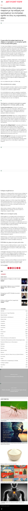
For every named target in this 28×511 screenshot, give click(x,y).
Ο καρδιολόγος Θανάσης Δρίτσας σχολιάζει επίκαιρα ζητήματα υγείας (13, 339)
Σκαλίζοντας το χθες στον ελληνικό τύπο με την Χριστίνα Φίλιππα (12, 354)
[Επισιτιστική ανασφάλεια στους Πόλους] (14, 376)
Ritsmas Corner (3, 319)
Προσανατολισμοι (4, 350)
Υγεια (1, 5)
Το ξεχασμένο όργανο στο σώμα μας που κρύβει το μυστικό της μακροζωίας (12, 503)
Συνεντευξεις (3, 356)
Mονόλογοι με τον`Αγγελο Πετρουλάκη (7, 313)
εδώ (19, 81)
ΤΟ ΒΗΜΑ (5, 265)
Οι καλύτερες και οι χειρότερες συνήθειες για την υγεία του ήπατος (13, 482)
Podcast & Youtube (4, 315)
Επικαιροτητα (3, 331)
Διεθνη (2, 329)
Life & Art (2, 310)
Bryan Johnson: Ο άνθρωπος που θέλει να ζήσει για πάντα (10, 279)
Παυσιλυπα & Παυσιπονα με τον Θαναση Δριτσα (9, 341)
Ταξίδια (2, 358)
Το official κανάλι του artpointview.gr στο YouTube (9, 360)
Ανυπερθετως (3, 321)
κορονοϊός (3, 274)
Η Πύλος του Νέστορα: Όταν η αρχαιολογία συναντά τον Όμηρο (9, 301)
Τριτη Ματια (3, 364)
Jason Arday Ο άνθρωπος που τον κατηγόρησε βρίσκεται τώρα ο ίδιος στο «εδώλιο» (10, 287)
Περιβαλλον (3, 344)
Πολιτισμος (3, 346)
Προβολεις (2, 348)
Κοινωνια (2, 335)
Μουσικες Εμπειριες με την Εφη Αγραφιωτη (8, 337)
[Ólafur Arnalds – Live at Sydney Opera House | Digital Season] (14, 390)
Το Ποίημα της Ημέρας (4, 362)
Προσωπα (2, 352)
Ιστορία (2, 333)
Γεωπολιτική (3, 327)
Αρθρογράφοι (3, 325)
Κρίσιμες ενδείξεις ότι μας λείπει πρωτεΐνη (8, 463)
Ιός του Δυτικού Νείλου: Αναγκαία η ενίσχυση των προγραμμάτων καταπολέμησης (13, 420)
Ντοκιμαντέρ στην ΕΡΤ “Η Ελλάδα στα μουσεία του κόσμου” (10, 294)
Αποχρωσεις (3, 323)
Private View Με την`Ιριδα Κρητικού (7, 317)
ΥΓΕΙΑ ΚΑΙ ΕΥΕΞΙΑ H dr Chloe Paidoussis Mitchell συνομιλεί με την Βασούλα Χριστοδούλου (14, 444)
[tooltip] (8, 268)
